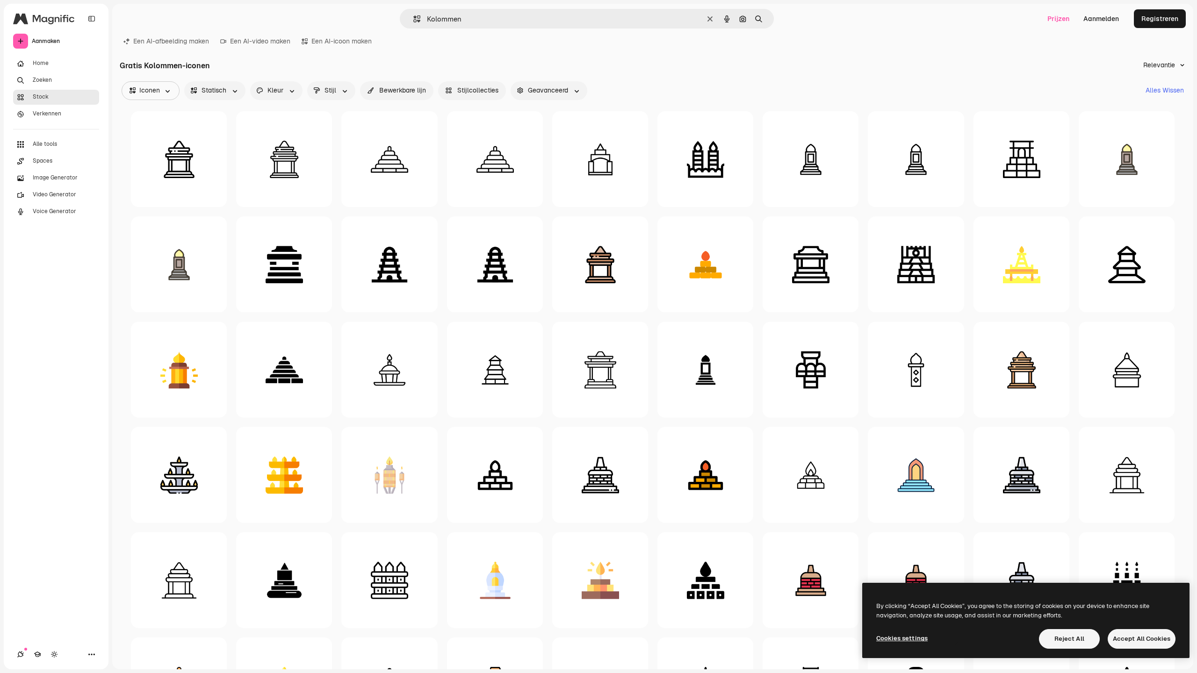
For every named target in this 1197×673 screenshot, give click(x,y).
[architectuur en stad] (1021, 159)
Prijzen (1058, 18)
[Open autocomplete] (413, 18)
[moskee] (810, 159)
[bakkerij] (389, 369)
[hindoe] (179, 580)
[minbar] (916, 475)
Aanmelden (1101, 18)
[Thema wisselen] (54, 654)
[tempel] (179, 159)
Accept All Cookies (1141, 639)
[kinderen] (389, 159)
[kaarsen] (705, 159)
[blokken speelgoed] (600, 159)
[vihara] (495, 369)
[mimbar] (1127, 159)
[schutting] (389, 580)
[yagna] (705, 264)
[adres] (916, 159)
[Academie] (37, 654)
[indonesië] (389, 264)
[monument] (1127, 369)
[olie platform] (1021, 264)
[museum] (284, 264)
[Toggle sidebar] (91, 18)
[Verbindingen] (20, 654)
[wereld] (495, 264)
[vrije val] (810, 369)
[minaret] (916, 369)
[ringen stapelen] (495, 159)
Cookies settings (902, 638)
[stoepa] (495, 580)
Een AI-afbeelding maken (171, 41)
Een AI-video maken (260, 41)
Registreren (1159, 18)
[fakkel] (389, 475)
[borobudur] (600, 475)
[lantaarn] (179, 369)
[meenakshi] (916, 264)
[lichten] (179, 475)
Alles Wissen (1165, 90)
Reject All (1069, 639)
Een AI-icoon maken (341, 41)
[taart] (1127, 580)
